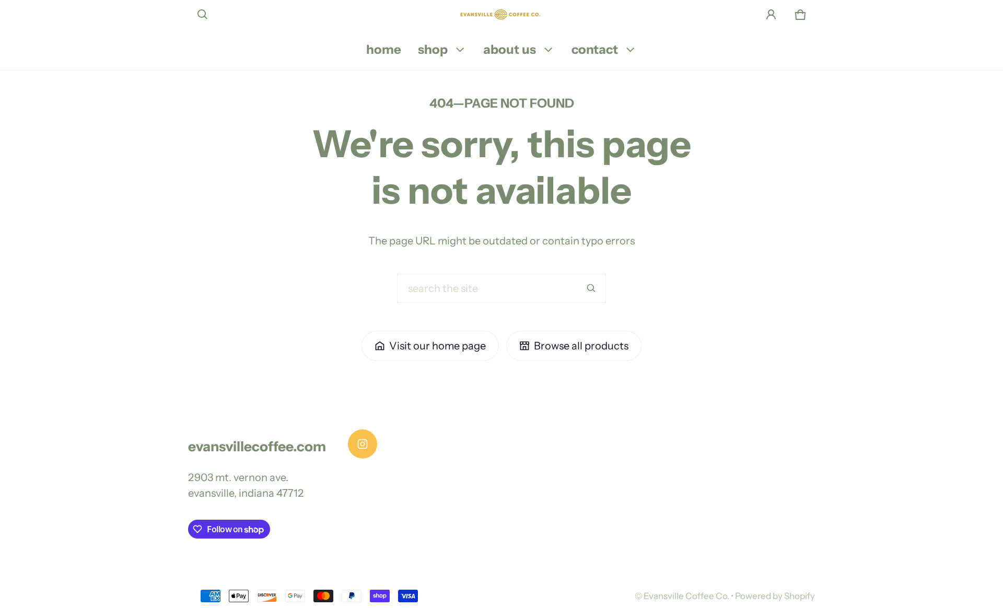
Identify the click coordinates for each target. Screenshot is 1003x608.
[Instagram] (362, 444)
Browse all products (581, 346)
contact (595, 49)
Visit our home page (437, 346)
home (383, 49)
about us (509, 49)
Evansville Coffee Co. (686, 596)
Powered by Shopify (775, 596)
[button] (202, 14)
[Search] (591, 288)
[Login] (771, 14)
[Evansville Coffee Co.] (501, 14)
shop (433, 49)
